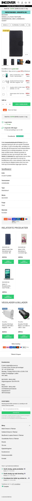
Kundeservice (6, 452)
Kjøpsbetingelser (7, 448)
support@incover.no (12, 365)
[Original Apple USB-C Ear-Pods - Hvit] (7, 94)
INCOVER (5, 15)
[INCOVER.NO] (9, 2)
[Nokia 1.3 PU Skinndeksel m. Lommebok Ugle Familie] (24, 239)
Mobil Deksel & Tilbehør (9, 428)
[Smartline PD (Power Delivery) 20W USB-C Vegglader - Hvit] (7, 82)
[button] (26, 2)
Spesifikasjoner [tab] (6, 169)
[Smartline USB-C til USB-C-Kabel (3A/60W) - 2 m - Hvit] (7, 88)
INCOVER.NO (8, 497)
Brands (4, 442)
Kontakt (4, 458)
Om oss (4, 445)
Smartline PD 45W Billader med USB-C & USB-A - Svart (24, 325)
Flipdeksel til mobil (18, 25)
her (26, 418)
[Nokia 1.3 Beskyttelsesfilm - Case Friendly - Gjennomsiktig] (8, 274)
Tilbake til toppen (16, 354)
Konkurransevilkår (7, 455)
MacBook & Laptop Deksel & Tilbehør (13, 435)
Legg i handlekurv (21, 104)
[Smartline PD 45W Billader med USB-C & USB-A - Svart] (24, 314)
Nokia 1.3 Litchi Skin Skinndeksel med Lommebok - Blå (7, 251)
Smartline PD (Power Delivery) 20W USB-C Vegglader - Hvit (7, 325)
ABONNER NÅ (16, 412)
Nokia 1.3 (5, 25)
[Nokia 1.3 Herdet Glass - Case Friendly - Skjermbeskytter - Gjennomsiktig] (7, 75)
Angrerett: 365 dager (10, 128)
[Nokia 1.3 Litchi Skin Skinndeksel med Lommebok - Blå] (8, 239)
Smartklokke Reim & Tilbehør (10, 438)
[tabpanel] (16, 193)
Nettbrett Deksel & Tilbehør (9, 432)
